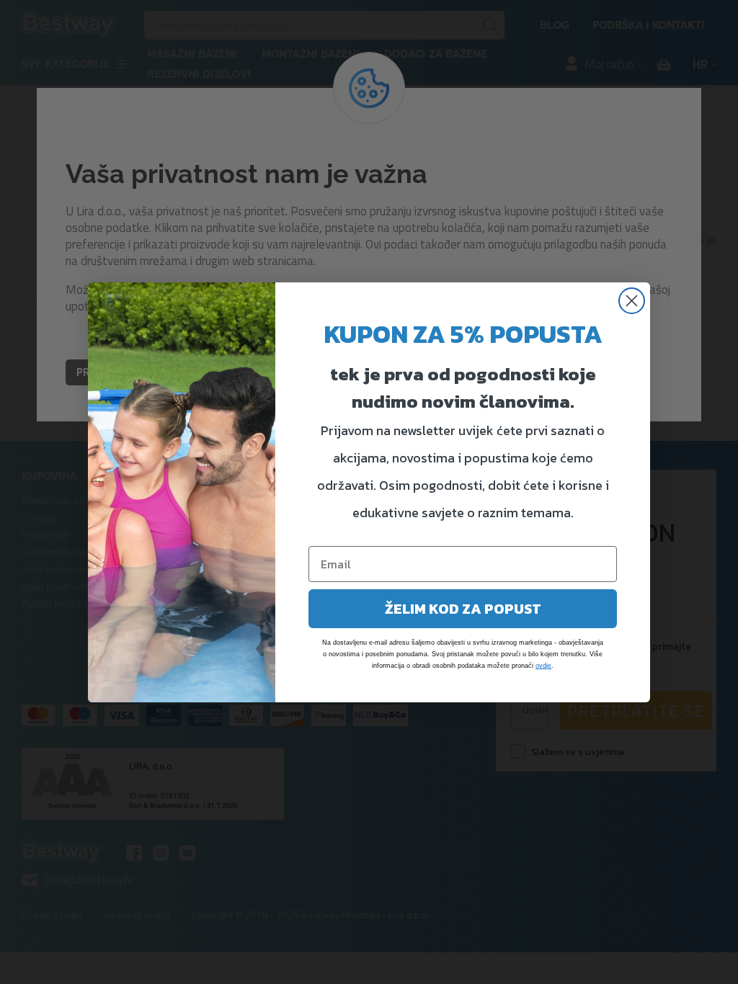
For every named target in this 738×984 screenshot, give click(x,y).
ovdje (543, 665)
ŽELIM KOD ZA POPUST (463, 609)
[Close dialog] (631, 300)
